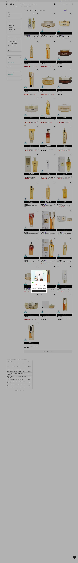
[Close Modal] (46, 270)
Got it (39, 291)
